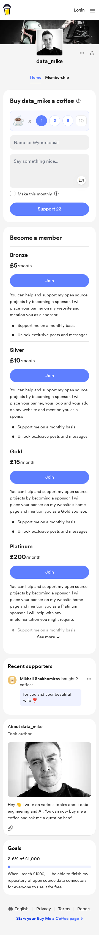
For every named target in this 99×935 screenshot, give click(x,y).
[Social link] (10, 828)
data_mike (49, 61)
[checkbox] (31, 193)
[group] (49, 296)
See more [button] (46, 636)
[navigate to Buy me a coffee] (7, 9)
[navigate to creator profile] (49, 42)
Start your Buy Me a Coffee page (47, 918)
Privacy (43, 908)
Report (83, 908)
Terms (64, 908)
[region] (49, 156)
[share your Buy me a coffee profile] (92, 53)
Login (79, 10)
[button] (92, 10)
